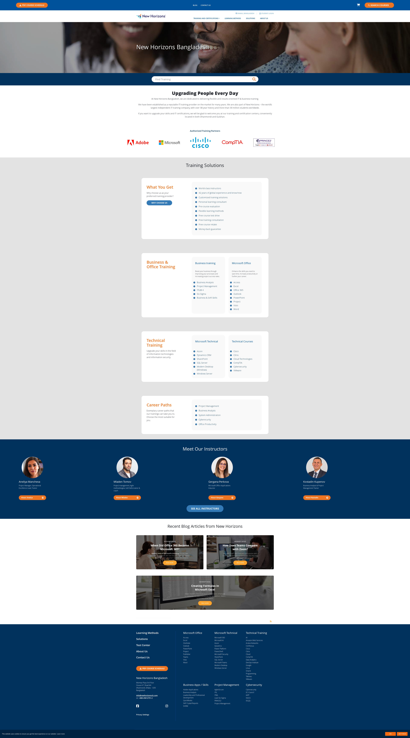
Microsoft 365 (220, 637)
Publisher (186, 654)
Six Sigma (201, 293)
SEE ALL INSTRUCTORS (205, 508)
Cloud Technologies (243, 358)
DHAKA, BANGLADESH (245, 13)
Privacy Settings (142, 714)
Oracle (248, 671)
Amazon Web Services (254, 640)
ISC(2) (248, 701)
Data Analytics (251, 660)
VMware (237, 370)
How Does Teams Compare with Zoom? (240, 547)
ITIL (216, 692)
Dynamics (218, 646)
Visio (236, 305)
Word (236, 309)
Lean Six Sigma (220, 698)
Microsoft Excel (205, 582)
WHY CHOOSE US (159, 203)
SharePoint (202, 358)
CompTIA (238, 362)
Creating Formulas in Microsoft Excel (205, 587)
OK (390, 734)
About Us (264, 18)
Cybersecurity (240, 366)
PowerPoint (239, 297)
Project (237, 301)
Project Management (207, 286)
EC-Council (250, 692)
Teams (185, 657)
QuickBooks (187, 700)
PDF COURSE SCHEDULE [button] (33, 5)
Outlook (237, 293)
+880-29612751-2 (146, 698)
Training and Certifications (205, 18)
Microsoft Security (221, 654)
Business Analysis (205, 282)
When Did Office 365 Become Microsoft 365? (170, 547)
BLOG (195, 5)
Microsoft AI (219, 640)
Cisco (236, 351)
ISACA (248, 698)
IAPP (247, 695)
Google (248, 665)
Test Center (143, 645)
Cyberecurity (205, 419)
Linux (248, 668)
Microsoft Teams (221, 662)
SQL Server (202, 362)
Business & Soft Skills (207, 297)
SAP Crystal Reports (190, 703)
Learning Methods (233, 18)
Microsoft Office (170, 541)
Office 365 (238, 290)
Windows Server (204, 373)
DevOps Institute (252, 662)
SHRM (185, 706)
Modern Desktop (221, 665)
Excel (236, 286)
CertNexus (250, 646)
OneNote (186, 643)
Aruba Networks (252, 643)
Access (237, 282)
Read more (170, 563)
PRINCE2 (218, 701)
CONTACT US (206, 5)
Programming (251, 673)
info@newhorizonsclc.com (147, 695)
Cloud (248, 654)
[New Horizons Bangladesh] (151, 16)
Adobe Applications (190, 689)
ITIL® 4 (200, 290)
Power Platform (220, 648)
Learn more (61, 734)
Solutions (250, 18)
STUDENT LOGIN (267, 13)
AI (246, 637)
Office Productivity (207, 424)
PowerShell (219, 651)
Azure (199, 351)
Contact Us (143, 657)
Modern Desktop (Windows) (205, 368)
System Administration (210, 415)
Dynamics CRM (204, 355)
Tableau (249, 676)
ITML (216, 695)
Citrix (236, 355)
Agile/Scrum (219, 689)
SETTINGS (402, 734)
